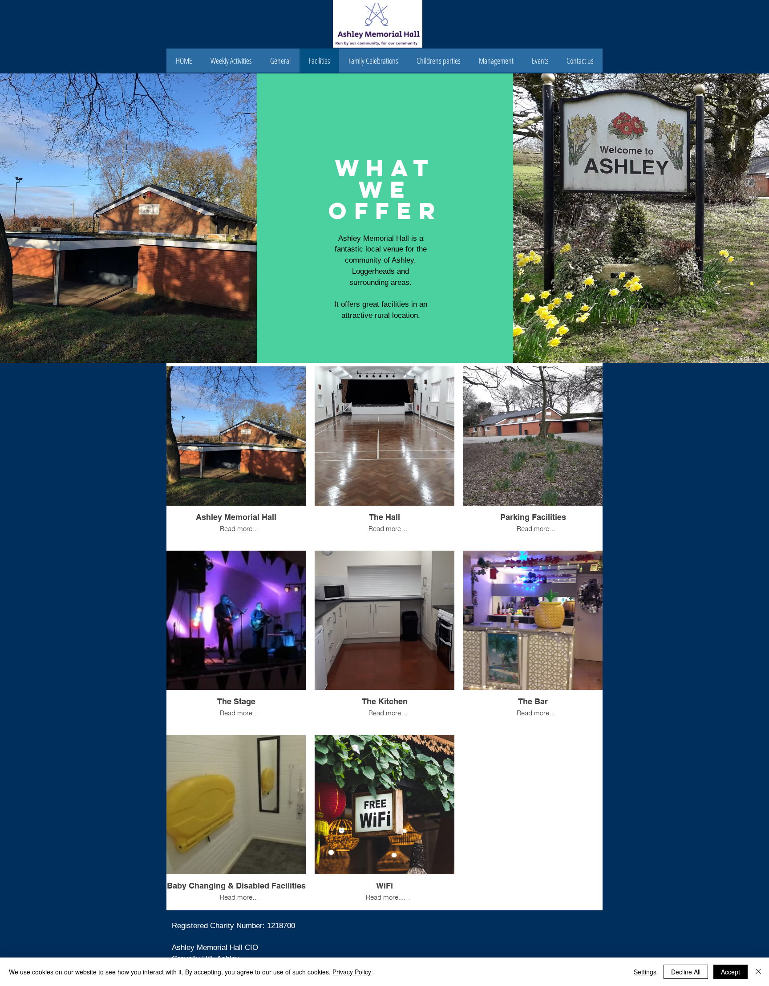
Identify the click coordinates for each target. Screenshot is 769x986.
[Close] (758, 972)
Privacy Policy (351, 971)
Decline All (685, 971)
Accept (730, 971)
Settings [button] (645, 971)
